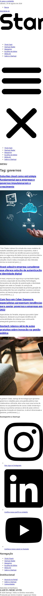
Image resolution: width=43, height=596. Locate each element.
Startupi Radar (9, 47)
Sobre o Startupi (10, 56)
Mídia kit (7, 54)
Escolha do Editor (10, 51)
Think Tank (8, 44)
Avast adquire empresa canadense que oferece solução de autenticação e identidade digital (21, 270)
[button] (21, 102)
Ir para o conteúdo (7, 1)
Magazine (8, 49)
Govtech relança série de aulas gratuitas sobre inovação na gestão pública (20, 330)
